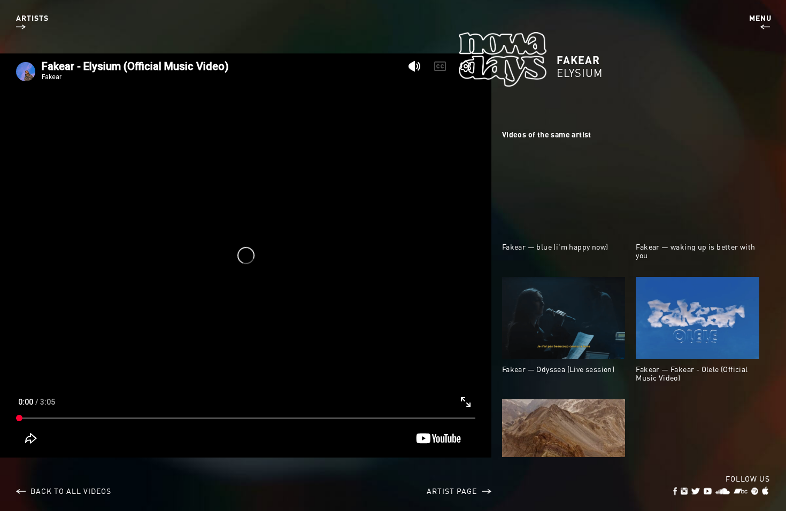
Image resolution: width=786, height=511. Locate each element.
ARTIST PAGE (453, 490)
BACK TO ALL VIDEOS (69, 490)
